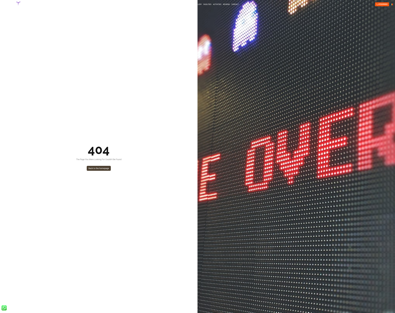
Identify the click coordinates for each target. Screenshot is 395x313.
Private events (186, 4)
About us (168, 4)
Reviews (226, 4)
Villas (176, 4)
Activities (217, 4)
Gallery (198, 4)
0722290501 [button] (383, 4)
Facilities (207, 4)
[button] (4, 307)
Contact (235, 4)
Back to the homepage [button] (98, 168)
